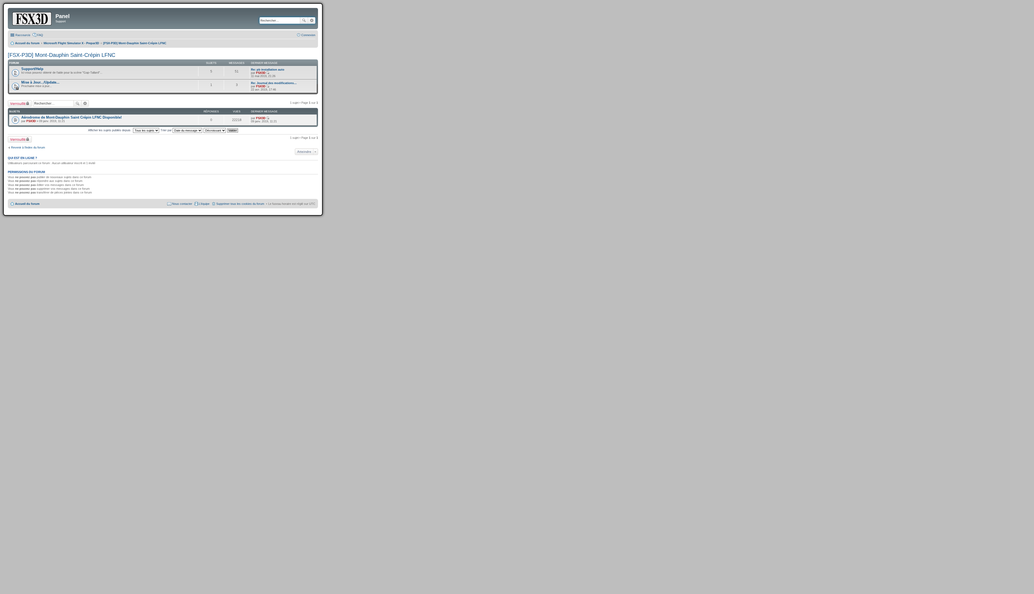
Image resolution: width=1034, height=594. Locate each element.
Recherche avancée (311, 20)
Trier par (166, 130)
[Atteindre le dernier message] (267, 118)
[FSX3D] (32, 17)
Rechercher (304, 20)
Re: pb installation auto (267, 69)
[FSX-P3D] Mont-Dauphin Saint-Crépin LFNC (61, 55)
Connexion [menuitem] (308, 35)
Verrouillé (18, 103)
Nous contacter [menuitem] (182, 203)
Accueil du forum (27, 203)
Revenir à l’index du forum (28, 147)
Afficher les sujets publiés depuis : (110, 130)
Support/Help (32, 69)
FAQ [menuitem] (40, 35)
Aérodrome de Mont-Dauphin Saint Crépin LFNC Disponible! (71, 117)
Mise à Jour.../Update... (40, 82)
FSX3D (261, 72)
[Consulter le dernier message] (267, 72)
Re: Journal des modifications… (274, 83)
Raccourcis (22, 35)
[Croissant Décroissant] (215, 130)
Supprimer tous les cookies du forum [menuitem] (240, 203)
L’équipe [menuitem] (204, 203)
